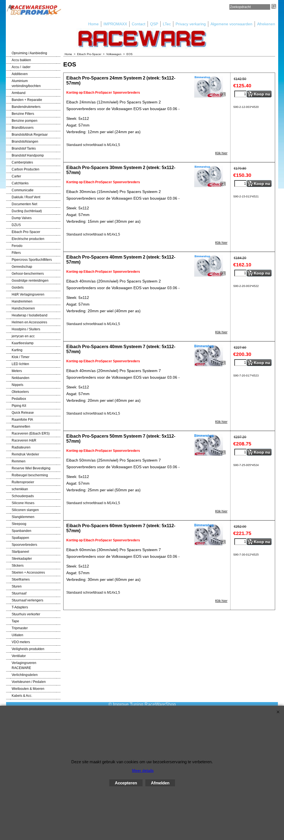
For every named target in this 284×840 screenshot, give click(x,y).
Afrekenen (266, 24)
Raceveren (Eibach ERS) (31, 433)
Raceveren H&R (24, 440)
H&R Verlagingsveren (28, 294)
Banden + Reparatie (27, 100)
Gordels (18, 287)
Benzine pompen (24, 121)
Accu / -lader (21, 67)
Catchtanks (20, 183)
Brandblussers (23, 128)
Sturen (17, 586)
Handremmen (22, 301)
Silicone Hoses (23, 503)
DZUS (16, 225)
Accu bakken (21, 60)
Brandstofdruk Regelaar (30, 135)
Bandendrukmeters (26, 107)
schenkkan (20, 489)
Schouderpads (23, 496)
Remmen (19, 461)
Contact (138, 24)
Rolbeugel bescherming (30, 475)
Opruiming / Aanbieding (29, 53)
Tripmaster (20, 628)
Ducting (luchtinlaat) (27, 211)
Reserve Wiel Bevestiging (31, 468)
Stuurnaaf (19, 593)
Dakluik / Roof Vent (26, 197)
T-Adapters (20, 607)
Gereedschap (22, 267)
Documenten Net (24, 204)
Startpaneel (20, 552)
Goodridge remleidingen (30, 281)
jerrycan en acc (23, 336)
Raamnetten (21, 426)
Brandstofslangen (25, 141)
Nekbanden (20, 378)
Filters (16, 253)
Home (93, 24)
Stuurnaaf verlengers (27, 600)
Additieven (20, 74)
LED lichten (20, 364)
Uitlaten (17, 635)
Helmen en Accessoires (29, 322)
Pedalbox (19, 399)
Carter (16, 176)
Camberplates (22, 162)
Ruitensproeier (23, 482)
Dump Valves (22, 218)
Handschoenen (23, 308)
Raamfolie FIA (22, 420)
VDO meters (21, 642)
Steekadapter (22, 559)
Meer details (143, 770)
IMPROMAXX (115, 24)
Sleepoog (19, 524)
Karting (17, 350)
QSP (154, 24)
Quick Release (23, 413)
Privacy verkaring (191, 24)
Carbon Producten (25, 169)
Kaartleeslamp (23, 343)
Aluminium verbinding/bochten (26, 83)
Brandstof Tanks (24, 148)
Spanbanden (21, 531)
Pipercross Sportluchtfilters (32, 260)
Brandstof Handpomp (28, 155)
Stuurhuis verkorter (26, 614)
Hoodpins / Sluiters (26, 329)
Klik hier (221, 153)
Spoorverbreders (24, 545)
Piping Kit (19, 406)
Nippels (17, 385)
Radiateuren (21, 447)
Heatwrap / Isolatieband (29, 315)
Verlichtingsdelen (25, 675)
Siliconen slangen (25, 510)
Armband (19, 93)
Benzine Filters (23, 114)
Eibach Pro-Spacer (26, 232)
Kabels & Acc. (22, 696)
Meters (17, 371)
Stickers (18, 566)
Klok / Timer (20, 357)
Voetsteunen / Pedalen (29, 682)
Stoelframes (21, 579)
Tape (15, 621)
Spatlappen (20, 538)
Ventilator (19, 656)
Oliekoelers (20, 392)
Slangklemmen (23, 517)
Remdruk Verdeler (25, 454)
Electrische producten (28, 239)
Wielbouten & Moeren (28, 689)
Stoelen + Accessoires (28, 572)
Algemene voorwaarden (231, 24)
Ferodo (17, 246)
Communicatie (23, 190)
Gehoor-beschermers (28, 274)
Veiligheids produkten (28, 649)
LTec (167, 24)
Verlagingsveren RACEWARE (24, 665)
